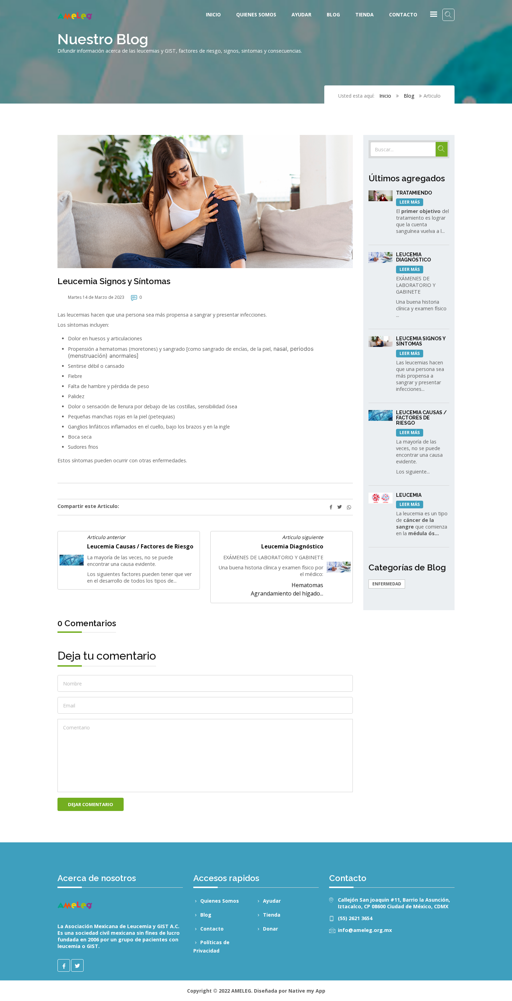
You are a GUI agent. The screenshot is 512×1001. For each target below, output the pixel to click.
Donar (270, 928)
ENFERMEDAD (386, 584)
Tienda (364, 14)
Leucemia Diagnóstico (292, 546)
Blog (333, 14)
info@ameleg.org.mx (365, 930)
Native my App (306, 990)
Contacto (403, 14)
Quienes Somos (219, 900)
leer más (409, 202)
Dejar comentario (90, 804)
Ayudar (301, 14)
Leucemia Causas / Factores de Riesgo (140, 546)
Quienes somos (256, 14)
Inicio (213, 14)
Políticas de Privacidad (211, 946)
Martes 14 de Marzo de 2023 (96, 297)
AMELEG (241, 990)
